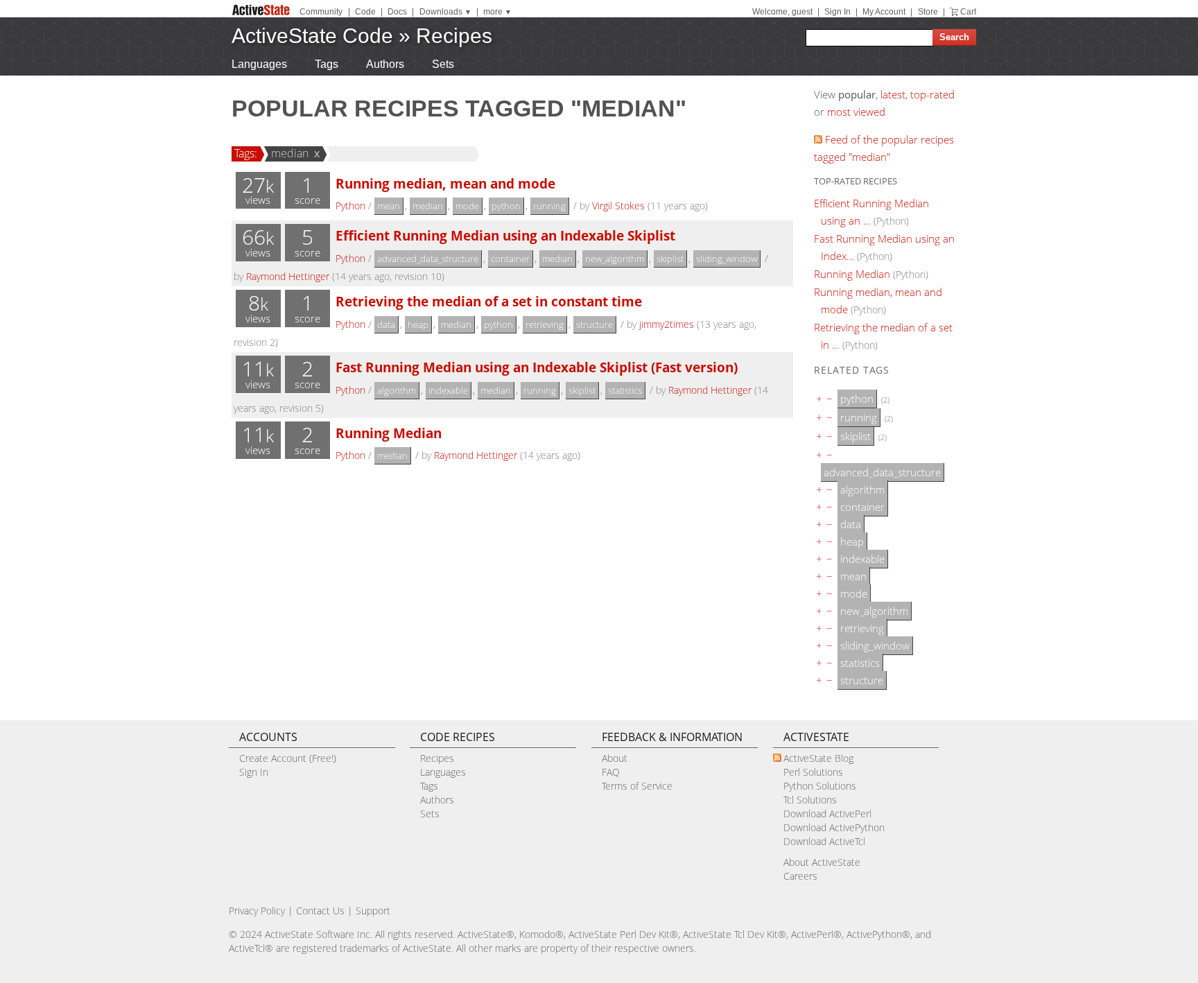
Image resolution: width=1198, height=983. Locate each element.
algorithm (396, 390)
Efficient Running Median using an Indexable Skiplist (505, 235)
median (289, 153)
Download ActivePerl (827, 813)
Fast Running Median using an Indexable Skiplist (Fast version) (537, 367)
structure (594, 324)
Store (928, 12)
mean (388, 206)
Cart (968, 12)
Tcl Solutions (810, 799)
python (506, 206)
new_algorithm (614, 258)
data (386, 324)
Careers (800, 875)
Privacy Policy (257, 910)
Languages (259, 64)
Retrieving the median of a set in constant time (489, 301)
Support (373, 910)
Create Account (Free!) (287, 758)
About (614, 758)
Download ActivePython (834, 827)
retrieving (545, 324)
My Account (883, 12)
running (549, 206)
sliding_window (726, 258)
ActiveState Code (312, 35)
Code (365, 12)
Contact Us (320, 910)
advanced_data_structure (427, 258)
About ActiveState (821, 862)
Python (350, 205)
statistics (625, 390)
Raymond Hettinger (287, 276)
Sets (443, 64)
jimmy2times (666, 324)
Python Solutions (819, 785)
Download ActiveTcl (824, 841)
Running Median (389, 433)
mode (467, 206)
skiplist (670, 258)
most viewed (856, 112)
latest (892, 94)
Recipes (454, 35)
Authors (385, 64)
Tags (326, 64)
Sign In (837, 12)
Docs (397, 12)
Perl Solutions (813, 771)
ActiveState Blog (818, 758)
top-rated (932, 94)
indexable (448, 390)
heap (418, 324)
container (510, 258)
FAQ (611, 771)
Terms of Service (637, 785)
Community (321, 12)
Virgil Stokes (618, 205)
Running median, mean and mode (445, 183)
